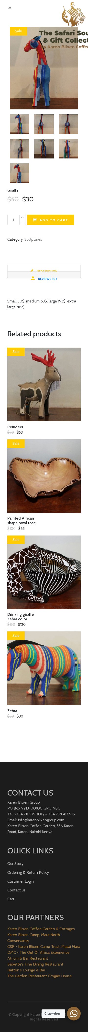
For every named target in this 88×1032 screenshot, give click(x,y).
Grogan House (60, 976)
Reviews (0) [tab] (47, 277)
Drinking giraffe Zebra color (20, 616)
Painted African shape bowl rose (21, 520)
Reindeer (15, 427)
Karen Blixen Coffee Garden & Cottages (41, 929)
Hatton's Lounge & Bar (26, 970)
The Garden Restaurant (27, 976)
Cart (10, 899)
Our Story (15, 863)
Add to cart (54, 220)
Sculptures (33, 239)
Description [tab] (46, 270)
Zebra (12, 710)
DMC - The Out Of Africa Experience (38, 952)
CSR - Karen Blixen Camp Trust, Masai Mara (43, 946)
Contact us (16, 890)
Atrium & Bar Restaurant (27, 958)
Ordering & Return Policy (28, 872)
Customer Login (20, 881)
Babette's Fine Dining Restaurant (35, 964)
